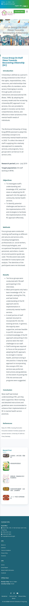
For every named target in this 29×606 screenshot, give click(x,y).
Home (14, 38)
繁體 (21, 5)
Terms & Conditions (6, 550)
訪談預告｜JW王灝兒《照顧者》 (17, 456)
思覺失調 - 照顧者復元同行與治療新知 (17, 477)
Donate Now (19, 11)
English (17, 5)
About (13, 598)
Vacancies (3, 555)
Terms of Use (13, 596)
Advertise (3, 547)
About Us (3, 545)
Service (3, 565)
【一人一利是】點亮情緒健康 (17, 497)
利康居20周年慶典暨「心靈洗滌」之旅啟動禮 (17, 489)
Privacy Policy (4, 553)
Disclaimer (4, 596)
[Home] (8, 12)
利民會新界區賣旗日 (15, 463)
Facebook (3, 573)
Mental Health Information (7, 570)
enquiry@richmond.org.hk (8, 536)
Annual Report (4, 567)
